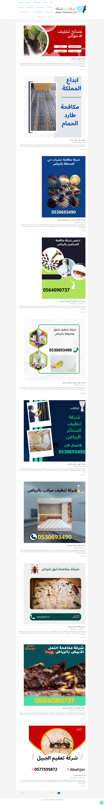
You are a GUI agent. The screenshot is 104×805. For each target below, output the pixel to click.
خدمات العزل (20, 7)
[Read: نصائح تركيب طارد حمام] (54, 106)
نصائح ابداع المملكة (37, 2)
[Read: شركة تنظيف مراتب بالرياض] (54, 512)
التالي (22, 792)
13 (51, 792)
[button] (42, 2)
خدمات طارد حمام (49, 12)
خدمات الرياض (50, 16)
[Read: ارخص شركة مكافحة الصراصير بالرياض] (63, 268)
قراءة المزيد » (82, 69)
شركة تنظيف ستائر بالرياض (76, 464)
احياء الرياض (20, 2)
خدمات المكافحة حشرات (38, 12)
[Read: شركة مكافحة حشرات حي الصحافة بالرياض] (63, 186)
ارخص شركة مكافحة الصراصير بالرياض (72, 301)
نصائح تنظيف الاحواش (78, 59)
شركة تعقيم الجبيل (79, 775)
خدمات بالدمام (50, 7)
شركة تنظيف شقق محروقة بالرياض (73, 382)
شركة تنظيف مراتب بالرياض (76, 545)
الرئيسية (51, 2)
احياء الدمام (28, 2)
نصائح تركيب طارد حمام (77, 140)
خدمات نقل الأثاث (41, 16)
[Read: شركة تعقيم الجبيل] (57, 749)
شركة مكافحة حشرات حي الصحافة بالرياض (71, 220)
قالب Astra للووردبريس (45, 799)
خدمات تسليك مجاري (40, 7)
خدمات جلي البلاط (29, 7)
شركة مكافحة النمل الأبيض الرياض (74, 708)
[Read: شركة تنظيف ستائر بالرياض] (54, 430)
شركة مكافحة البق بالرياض (76, 627)
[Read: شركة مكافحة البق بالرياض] (54, 593)
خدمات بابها (45, 2)
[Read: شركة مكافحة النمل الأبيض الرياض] (54, 674)
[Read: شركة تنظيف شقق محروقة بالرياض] (54, 349)
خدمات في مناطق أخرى (26, 12)
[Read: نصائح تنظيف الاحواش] (54, 40)
